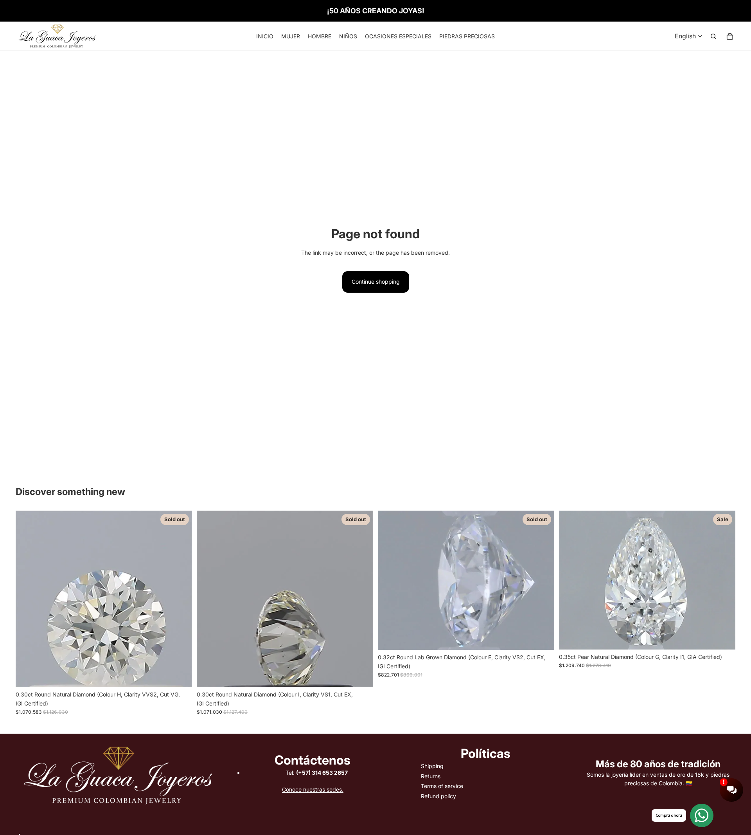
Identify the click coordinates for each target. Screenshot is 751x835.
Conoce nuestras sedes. (312, 789)
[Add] (723, 637)
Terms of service (442, 786)
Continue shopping (376, 281)
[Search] (713, 36)
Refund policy (438, 796)
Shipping (432, 766)
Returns (430, 776)
